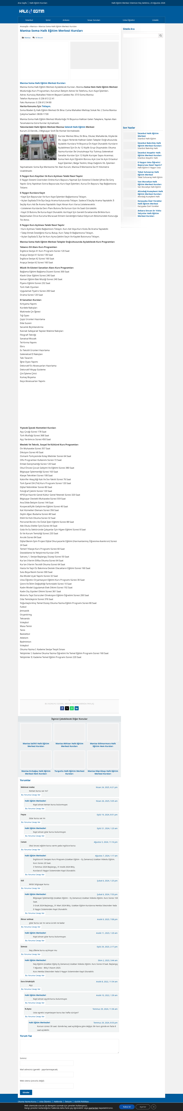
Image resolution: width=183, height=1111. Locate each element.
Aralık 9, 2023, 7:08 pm (107, 919)
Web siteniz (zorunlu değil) (32, 1081)
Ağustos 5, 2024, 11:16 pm (105, 842)
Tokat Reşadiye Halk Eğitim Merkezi (148, 221)
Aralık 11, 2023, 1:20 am (106, 933)
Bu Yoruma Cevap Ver (30, 794)
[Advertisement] (44, 60)
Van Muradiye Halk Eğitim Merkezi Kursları (150, 183)
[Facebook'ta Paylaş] (62, 708)
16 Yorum (39, 38)
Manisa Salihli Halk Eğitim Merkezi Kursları (36, 744)
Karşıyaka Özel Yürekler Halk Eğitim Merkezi (150, 202)
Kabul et (127, 1106)
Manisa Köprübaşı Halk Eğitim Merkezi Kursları (103, 772)
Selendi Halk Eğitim (75, 126)
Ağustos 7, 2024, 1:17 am (106, 855)
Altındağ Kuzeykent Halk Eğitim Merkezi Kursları (150, 192)
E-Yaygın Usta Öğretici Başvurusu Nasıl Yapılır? (150, 163)
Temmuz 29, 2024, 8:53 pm (105, 1022)
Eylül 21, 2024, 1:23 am (107, 828)
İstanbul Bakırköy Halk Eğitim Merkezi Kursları (150, 144)
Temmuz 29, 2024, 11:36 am (105, 1009)
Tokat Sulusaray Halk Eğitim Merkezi (148, 173)
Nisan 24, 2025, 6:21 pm (106, 787)
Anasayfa (24, 26)
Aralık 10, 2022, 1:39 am (106, 995)
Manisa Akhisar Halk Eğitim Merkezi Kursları (69, 744)
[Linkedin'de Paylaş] (77, 708)
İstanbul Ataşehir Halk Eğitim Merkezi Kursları (150, 154)
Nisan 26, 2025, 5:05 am (106, 801)
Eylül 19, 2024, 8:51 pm (107, 814)
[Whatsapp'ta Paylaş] (72, 708)
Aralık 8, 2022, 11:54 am (106, 981)
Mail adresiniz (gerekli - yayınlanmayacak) (38, 1069)
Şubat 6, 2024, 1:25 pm (107, 880)
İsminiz (23, 1058)
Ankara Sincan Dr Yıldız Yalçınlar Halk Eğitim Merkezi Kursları (149, 213)
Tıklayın (46, 106)
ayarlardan (93, 1108)
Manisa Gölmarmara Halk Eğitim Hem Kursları (103, 744)
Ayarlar (143, 1106)
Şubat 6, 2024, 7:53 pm (107, 894)
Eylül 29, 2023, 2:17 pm (107, 946)
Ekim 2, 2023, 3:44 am (107, 960)
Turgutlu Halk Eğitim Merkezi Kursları (69, 772)
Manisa (33, 26)
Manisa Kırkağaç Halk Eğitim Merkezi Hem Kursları (36, 772)
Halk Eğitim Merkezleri (35, 801)
